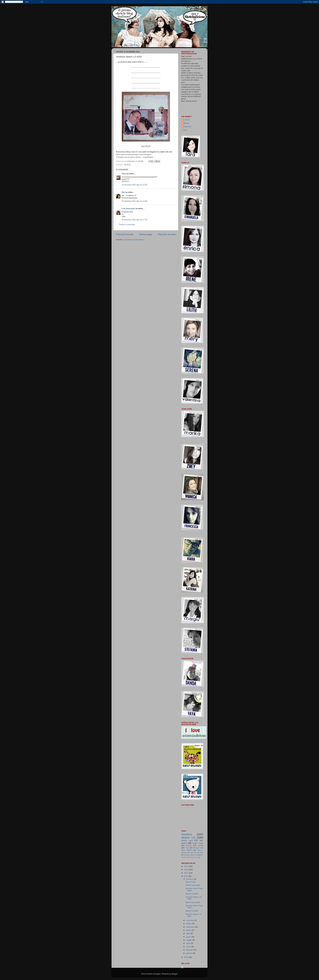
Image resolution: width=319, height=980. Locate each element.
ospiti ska (193, 852)
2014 (186, 866)
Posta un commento (127, 224)
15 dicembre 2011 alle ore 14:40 (134, 201)
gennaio (189, 953)
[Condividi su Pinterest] (159, 161)
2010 (186, 957)
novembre (190, 920)
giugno (189, 937)
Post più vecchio (167, 234)
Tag (187, 848)
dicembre (190, 879)
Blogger (175, 974)
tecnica (189, 845)
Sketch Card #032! (193, 902)
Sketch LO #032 (192, 911)
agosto (189, 930)
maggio (189, 940)
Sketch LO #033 (192, 894)
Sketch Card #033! (193, 885)
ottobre (189, 924)
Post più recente (124, 234)
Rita (123, 192)
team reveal (194, 857)
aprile (188, 943)
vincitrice (127, 165)
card (187, 857)
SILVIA (144, 146)
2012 (186, 873)
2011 (186, 876)
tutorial (200, 845)
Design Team (197, 843)
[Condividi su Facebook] (156, 161)
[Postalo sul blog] (152, 161)
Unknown (187, 127)
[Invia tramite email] (149, 161)
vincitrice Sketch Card (191, 855)
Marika (186, 123)
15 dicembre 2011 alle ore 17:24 (134, 220)
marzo (189, 947)
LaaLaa (187, 120)
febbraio (189, 950)
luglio (188, 933)
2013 (186, 870)
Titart (124, 174)
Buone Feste (191, 882)
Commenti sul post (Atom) (134, 240)
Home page (145, 234)
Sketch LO (188, 837)
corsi (201, 852)
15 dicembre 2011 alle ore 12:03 (134, 185)
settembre (190, 927)
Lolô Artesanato (128, 209)
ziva (185, 130)
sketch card (187, 840)
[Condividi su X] (154, 161)
